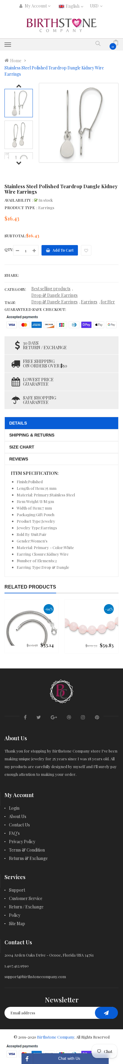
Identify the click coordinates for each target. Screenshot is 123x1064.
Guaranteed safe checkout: (35, 309)
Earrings (89, 302)
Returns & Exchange (28, 858)
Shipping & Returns (31, 435)
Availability (17, 200)
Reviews (18, 459)
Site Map (17, 923)
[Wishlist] (86, 250)
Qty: (8, 249)
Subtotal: (15, 235)
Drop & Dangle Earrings (54, 295)
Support (17, 890)
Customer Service (25, 898)
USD (95, 6)
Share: (11, 275)
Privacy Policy (22, 841)
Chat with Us (69, 1058)
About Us (17, 816)
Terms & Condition (27, 850)
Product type (19, 207)
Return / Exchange (26, 907)
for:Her (108, 302)
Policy (14, 915)
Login (14, 808)
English (73, 6)
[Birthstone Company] (61, 690)
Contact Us (19, 825)
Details (18, 423)
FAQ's (14, 833)
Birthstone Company (55, 1036)
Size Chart (21, 447)
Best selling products (50, 288)
